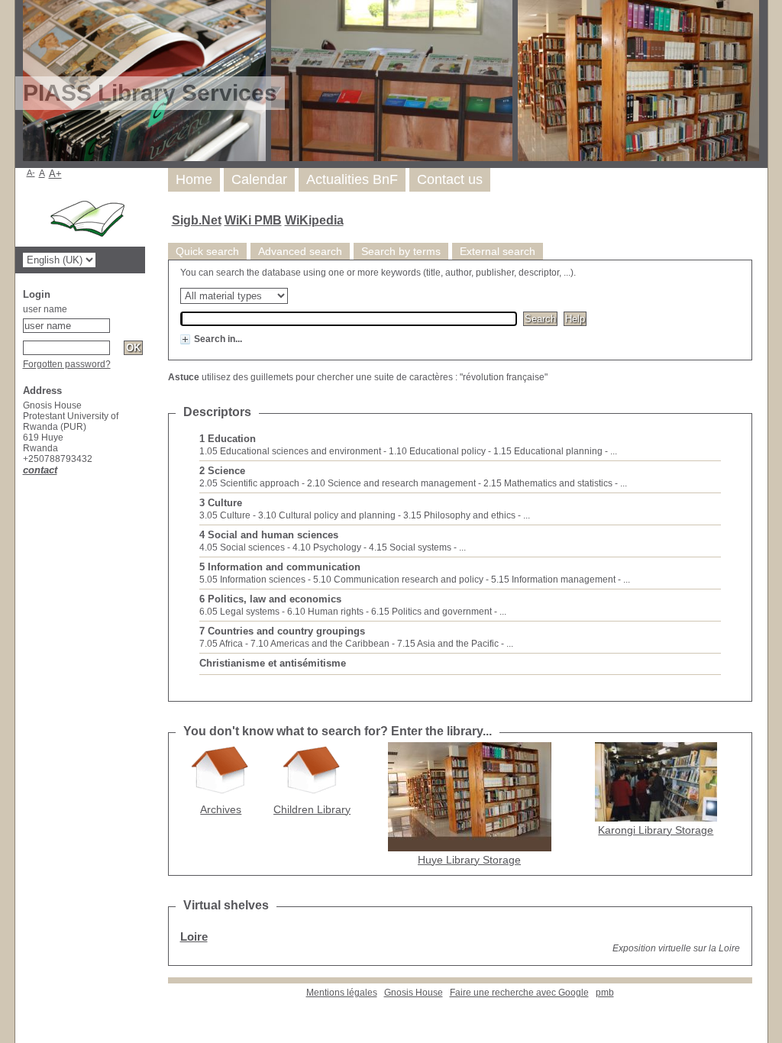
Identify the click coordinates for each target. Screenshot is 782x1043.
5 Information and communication (279, 567)
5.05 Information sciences (252, 579)
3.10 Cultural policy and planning (327, 515)
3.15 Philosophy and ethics (459, 515)
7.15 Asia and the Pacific (448, 643)
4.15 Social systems (410, 547)
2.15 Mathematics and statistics (547, 483)
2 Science (222, 470)
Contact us (450, 179)
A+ (55, 173)
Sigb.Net (196, 220)
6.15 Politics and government (431, 611)
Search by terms (401, 251)
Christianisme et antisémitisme (272, 663)
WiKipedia (314, 220)
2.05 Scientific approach (249, 483)
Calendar (259, 179)
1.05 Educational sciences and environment (290, 451)
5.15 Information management (553, 579)
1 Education (227, 438)
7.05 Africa (221, 643)
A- (31, 172)
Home (194, 179)
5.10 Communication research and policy (398, 579)
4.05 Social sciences (242, 547)
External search (497, 251)
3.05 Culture (224, 515)
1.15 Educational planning (548, 451)
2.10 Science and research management (391, 483)
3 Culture (220, 503)
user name (45, 309)
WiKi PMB (253, 220)
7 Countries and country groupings (282, 631)
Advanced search (300, 251)
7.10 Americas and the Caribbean (319, 643)
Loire (194, 936)
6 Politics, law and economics (270, 599)
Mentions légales (341, 992)
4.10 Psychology (326, 547)
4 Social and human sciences (268, 535)
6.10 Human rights (325, 611)
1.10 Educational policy (437, 451)
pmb (605, 992)
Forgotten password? (67, 364)
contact (40, 470)
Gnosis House (413, 992)
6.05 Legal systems (239, 611)
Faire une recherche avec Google (519, 992)
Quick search (207, 251)
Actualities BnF (352, 179)
